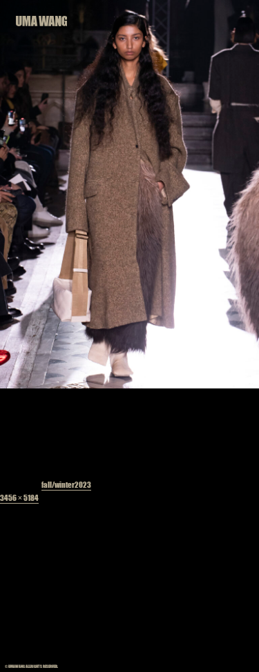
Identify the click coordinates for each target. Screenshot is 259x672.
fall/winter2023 (66, 484)
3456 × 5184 (19, 497)
